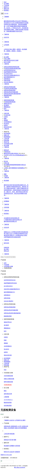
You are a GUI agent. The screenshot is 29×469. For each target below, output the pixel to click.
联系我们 (6, 10)
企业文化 (6, 37)
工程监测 (6, 138)
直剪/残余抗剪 (8, 393)
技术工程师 (7, 62)
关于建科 (6, 3)
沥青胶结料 (14, 426)
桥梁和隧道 (7, 136)
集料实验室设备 (8, 381)
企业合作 (6, 227)
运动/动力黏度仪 (8, 82)
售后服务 (6, 180)
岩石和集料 (7, 133)
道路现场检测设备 (9, 100)
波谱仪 (6, 125)
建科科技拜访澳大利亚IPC (11, 153)
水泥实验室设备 (8, 375)
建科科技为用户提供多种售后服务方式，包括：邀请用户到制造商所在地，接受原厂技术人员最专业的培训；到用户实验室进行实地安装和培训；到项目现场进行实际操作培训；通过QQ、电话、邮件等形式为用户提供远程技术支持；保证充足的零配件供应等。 (16, 190)
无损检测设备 (8, 384)
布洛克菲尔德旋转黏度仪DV (12, 75)
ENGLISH (9, 454)
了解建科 (6, 16)
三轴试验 (6, 396)
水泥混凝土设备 (8, 143)
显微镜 (6, 120)
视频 (5, 174)
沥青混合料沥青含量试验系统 (12, 93)
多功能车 (6, 105)
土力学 (19, 426)
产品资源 (6, 5)
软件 (5, 108)
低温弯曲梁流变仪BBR (10, 72)
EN (7, 13)
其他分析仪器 (8, 127)
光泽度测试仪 (8, 122)
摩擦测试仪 (7, 107)
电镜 (5, 118)
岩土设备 (6, 145)
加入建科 (6, 57)
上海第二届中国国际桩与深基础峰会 (14, 168)
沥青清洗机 (7, 80)
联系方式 (6, 451)
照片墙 (6, 161)
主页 (5, 263)
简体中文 (3, 454)
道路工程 (6, 135)
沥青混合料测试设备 (9, 87)
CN (5, 13)
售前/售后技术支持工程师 (11, 60)
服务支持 (6, 8)
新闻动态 (6, 150)
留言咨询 (6, 243)
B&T (5, 2)
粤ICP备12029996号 (19, 467)
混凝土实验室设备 (9, 378)
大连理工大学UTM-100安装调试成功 (14, 155)
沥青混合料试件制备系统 (11, 92)
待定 (5, 369)
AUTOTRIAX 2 (8, 399)
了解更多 (6, 34)
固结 (5, 390)
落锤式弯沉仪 (8, 103)
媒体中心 (6, 7)
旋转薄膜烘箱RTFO (9, 77)
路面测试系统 (8, 95)
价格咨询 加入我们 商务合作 (6, 249)
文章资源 (6, 207)
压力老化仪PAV (8, 73)
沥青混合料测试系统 (9, 90)
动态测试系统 (8, 405)
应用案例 (6, 201)
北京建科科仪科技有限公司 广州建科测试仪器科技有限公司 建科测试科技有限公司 (13, 219)
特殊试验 (6, 140)
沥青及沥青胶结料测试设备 (11, 66)
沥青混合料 (7, 426)
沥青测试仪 (7, 78)
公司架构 (6, 44)
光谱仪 (6, 116)
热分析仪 (6, 123)
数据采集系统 (8, 402)
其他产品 (6, 142)
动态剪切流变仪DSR (9, 70)
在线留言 (17, 451)
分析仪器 (6, 113)
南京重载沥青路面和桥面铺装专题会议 (15, 164)
